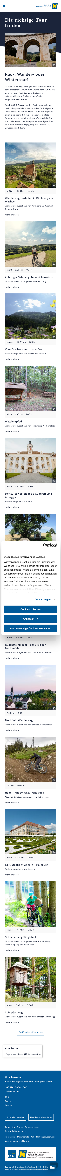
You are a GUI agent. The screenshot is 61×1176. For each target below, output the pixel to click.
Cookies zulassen (30, 609)
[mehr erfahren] (30, 179)
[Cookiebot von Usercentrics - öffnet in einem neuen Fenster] (43, 545)
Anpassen (28, 618)
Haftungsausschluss (45, 1137)
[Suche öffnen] (14, 6)
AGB (33, 1137)
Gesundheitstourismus (15, 1131)
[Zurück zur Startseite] (47, 6)
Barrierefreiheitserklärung (17, 1141)
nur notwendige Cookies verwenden (30, 628)
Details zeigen (42, 599)
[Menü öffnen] (4, 6)
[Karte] (9, 6)
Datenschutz (23, 1137)
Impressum (10, 1137)
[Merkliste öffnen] (11, 6)
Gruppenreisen (32, 1127)
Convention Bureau (14, 1127)
